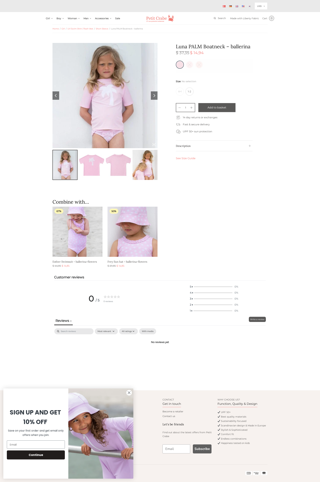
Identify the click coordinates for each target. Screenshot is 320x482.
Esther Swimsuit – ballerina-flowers (74, 261)
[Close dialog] (129, 393)
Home (55, 28)
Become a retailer (172, 411)
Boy (58, 18)
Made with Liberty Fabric (244, 18)
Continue (36, 455)
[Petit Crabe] (160, 18)
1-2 (189, 91)
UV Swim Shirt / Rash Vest (80, 28)
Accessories (102, 18)
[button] (214, 287)
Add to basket (217, 107)
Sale (117, 18)
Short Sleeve (102, 28)
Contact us (168, 416)
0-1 (180, 91)
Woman (72, 18)
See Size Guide (186, 158)
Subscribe (202, 449)
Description (183, 146)
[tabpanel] (160, 353)
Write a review (257, 319)
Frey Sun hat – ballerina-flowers (127, 261)
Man (86, 18)
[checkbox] (147, 331)
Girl (48, 18)
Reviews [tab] (64, 321)
